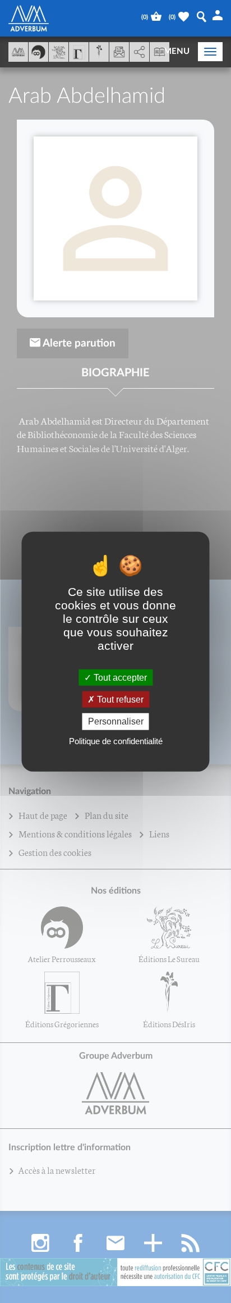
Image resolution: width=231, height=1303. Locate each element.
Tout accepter (119, 677)
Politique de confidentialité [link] (116, 740)
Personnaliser (116, 721)
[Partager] (139, 52)
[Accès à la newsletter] (119, 52)
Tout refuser (119, 699)
